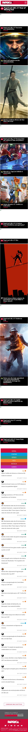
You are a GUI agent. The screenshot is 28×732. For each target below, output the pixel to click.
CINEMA (14, 454)
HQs (4, 302)
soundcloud (18, 725)
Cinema (5, 123)
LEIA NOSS (17, 730)
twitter (5, 725)
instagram (15, 725)
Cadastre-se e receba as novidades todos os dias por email (14, 713)
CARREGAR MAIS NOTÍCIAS (14, 704)
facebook (8, 725)
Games (5, 63)
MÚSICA (14, 464)
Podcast (9, 11)
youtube (11, 725)
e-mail (21, 725)
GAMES (14, 467)
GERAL (14, 451)
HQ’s (14, 461)
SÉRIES (14, 457)
